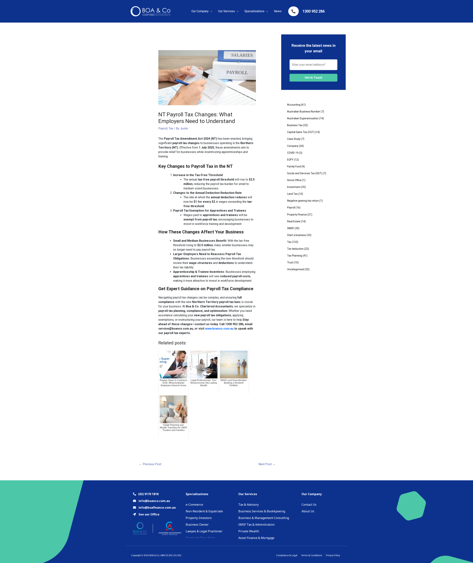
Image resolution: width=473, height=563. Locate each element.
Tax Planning (294, 255)
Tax (171, 128)
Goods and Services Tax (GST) (304, 173)
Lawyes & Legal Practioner (204, 531)
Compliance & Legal (286, 555)
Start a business (296, 235)
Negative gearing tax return (303, 200)
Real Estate (293, 221)
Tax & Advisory (248, 505)
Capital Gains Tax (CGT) (300, 132)
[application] (210, 11)
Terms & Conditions (311, 555)
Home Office (294, 180)
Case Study (293, 138)
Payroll (162, 128)
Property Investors (199, 518)
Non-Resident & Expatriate (204, 511)
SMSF (290, 228)
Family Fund (294, 166)
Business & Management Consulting (263, 518)
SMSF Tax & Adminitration (256, 524)
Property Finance (297, 214)
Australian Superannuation (303, 118)
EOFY (290, 159)
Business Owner (197, 524)
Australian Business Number (303, 111)
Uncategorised (295, 269)
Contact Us (309, 505)
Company (292, 145)
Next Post (266, 464)
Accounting (293, 104)
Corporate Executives (200, 538)
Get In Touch (313, 77)
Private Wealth (248, 531)
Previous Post (150, 464)
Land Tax (292, 193)
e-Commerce (194, 505)
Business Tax (294, 125)
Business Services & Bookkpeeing (261, 511)
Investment (293, 187)
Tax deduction (295, 248)
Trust (290, 262)
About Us (308, 511)
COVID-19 (292, 152)
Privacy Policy (333, 555)
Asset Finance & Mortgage (256, 538)
